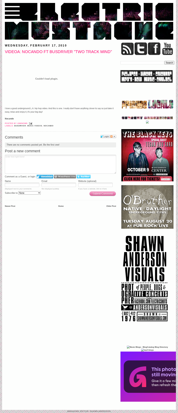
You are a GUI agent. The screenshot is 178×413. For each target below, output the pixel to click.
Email (44, 181)
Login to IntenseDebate (45, 176)
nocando (49, 126)
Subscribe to (11, 193)
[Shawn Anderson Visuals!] (144, 323)
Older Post (111, 206)
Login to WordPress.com (65, 176)
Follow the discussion (113, 136)
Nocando (9, 118)
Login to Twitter (84, 176)
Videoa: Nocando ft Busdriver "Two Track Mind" (58, 51)
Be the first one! (51, 144)
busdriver (20, 126)
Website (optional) (87, 181)
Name (8, 181)
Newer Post (10, 206)
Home (61, 206)
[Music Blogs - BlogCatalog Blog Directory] (147, 347)
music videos (34, 126)
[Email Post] (30, 123)
